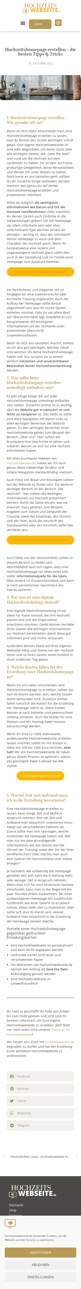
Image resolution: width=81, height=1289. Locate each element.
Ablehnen (40, 1264)
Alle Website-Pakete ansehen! (40, 776)
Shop (13, 1210)
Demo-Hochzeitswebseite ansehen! (40, 272)
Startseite (16, 1205)
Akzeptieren (40, 1252)
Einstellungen (40, 1277)
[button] (23, 23)
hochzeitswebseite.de (21, 463)
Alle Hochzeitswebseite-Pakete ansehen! (40, 540)
